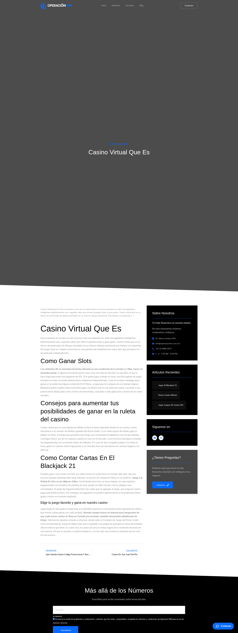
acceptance (57, 616)
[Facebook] (154, 437)
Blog (141, 5)
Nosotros (116, 5)
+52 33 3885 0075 (163, 349)
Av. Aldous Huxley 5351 (165, 338)
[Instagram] (161, 437)
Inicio (104, 5)
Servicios (129, 5)
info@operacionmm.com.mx (167, 343)
